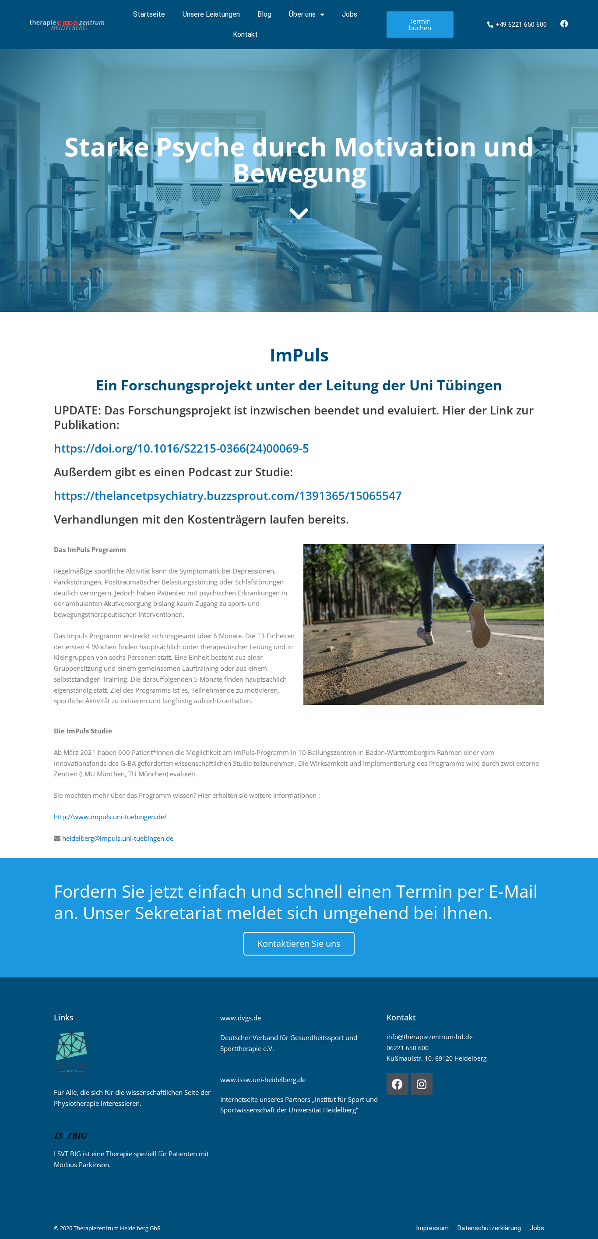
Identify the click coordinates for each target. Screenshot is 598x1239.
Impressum (432, 1228)
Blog (264, 14)
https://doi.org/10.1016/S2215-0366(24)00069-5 (181, 448)
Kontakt (245, 34)
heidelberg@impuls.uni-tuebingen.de (117, 838)
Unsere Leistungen (211, 14)
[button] (19, 1219)
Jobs (349, 14)
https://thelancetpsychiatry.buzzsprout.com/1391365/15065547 (228, 495)
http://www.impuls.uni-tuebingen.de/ (110, 816)
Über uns (302, 14)
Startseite (149, 14)
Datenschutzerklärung (489, 1228)
